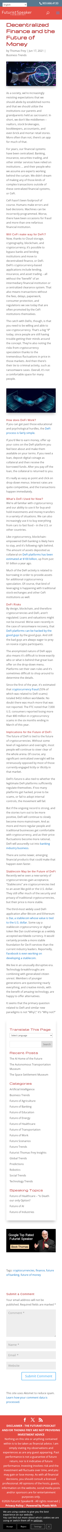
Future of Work (19, 1135)
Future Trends (18, 1147)
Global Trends (18, 1158)
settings (38, 1520)
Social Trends (18, 1175)
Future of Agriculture (23, 1101)
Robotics (15, 1170)
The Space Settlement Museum (29, 1074)
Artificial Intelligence (22, 1089)
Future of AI (17, 1206)
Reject (23, 1526)
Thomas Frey (18, 51)
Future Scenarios (20, 1141)
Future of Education (22, 1112)
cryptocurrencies (23, 1270)
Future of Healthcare (22, 1124)
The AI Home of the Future (26, 1058)
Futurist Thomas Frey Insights (28, 1152)
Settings (38, 1526)
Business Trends (16, 55)
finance (40, 1270)
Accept (9, 1526)
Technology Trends (21, 1181)
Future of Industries (22, 1212)
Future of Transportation (25, 1129)
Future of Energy (20, 1118)
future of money (31, 1275)
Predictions (17, 1164)
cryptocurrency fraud (25, 689)
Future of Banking (21, 1106)
